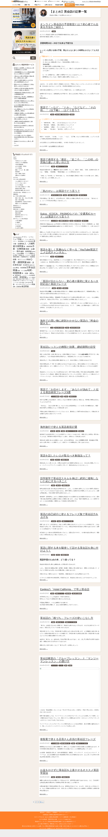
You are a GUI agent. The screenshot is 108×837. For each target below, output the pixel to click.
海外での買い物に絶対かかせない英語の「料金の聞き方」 (69, 322)
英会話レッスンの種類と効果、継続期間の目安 (68, 346)
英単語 (63, 431)
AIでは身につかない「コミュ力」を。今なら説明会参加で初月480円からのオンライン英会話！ (24, 131)
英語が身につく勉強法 (18, 209)
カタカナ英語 (54, 220)
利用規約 (55, 812)
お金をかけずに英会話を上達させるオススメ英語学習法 (69, 771)
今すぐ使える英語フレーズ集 (22, 186)
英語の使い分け (73, 396)
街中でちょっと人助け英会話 (20, 218)
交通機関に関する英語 (63, 220)
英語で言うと (85, 220)
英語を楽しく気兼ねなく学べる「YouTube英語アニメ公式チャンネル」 (69, 251)
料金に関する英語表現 (59, 327)
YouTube (48, 265)
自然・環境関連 (20, 277)
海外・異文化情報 (19, 199)
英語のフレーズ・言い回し (62, 166)
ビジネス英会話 (19, 185)
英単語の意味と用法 (20, 188)
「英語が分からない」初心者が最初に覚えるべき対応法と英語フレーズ (69, 282)
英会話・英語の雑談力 (73, 195)
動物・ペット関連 (27, 253)
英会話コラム (23, 1)
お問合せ (48, 812)
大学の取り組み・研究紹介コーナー (22, 192)
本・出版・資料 (27, 273)
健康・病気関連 (26, 251)
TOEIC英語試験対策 (17, 237)
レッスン (61, 665)
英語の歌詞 (68, 593)
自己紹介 (53, 521)
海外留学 (17, 171)
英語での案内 (77, 220)
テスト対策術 (18, 168)
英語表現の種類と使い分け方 (22, 190)
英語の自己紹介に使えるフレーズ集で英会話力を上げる (69, 515)
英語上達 (59, 288)
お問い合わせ (48, 4)
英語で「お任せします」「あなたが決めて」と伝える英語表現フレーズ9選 (69, 391)
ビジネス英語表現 (55, 396)
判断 (62, 396)
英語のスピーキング (60, 593)
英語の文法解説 (19, 211)
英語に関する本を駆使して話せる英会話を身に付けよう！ (69, 549)
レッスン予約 (16, 4)
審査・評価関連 (21, 256)
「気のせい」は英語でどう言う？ (60, 190)
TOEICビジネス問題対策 (21, 162)
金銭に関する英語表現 (75, 327)
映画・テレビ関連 (22, 270)
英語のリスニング (59, 256)
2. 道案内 (17, 222)
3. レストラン (18, 224)
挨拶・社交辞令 (24, 265)
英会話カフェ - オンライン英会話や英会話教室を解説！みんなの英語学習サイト (55, 821)
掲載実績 (15, 194)
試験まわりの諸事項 (20, 175)
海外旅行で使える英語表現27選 (58, 426)
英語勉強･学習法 (65, 459)
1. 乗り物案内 (18, 220)
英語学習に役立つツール (21, 214)
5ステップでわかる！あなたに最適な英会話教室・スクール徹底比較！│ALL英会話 (54, 817)
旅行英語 (53, 431)
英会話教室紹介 (17, 207)
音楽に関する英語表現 (77, 593)
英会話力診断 (59, 4)
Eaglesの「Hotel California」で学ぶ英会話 (64, 589)
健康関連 (33, 251)
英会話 (54, 31)
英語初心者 (65, 288)
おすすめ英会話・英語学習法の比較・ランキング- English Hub (54, 819)
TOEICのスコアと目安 (20, 160)
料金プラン (38, 4)
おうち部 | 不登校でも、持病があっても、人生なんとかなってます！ (55, 823)
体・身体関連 (28, 246)
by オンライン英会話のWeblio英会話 (91, 1)
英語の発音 (18, 213)
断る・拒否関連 (21, 267)
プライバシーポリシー (64, 812)
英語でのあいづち (82, 195)
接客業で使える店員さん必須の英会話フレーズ (68, 739)
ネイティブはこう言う (20, 183)
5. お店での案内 (19, 228)
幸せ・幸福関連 (30, 256)
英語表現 (72, 114)
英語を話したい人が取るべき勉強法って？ (65, 455)
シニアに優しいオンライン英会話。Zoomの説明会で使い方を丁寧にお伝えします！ (24, 137)
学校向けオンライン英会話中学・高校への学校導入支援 (69, 1)
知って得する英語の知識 (19, 196)
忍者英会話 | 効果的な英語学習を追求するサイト (55, 814)
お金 (52, 327)
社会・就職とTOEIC (20, 173)
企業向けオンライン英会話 (41, 1)
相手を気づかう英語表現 (57, 195)
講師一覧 (27, 4)
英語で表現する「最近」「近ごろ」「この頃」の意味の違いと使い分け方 (69, 161)
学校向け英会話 (79, 4)
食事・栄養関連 (17, 286)
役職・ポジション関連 (21, 259)
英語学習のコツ (19, 216)
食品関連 (25, 286)
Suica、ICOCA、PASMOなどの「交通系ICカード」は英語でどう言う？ (68, 215)
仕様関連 (19, 246)
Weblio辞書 (46, 64)
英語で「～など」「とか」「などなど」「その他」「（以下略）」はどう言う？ (68, 109)
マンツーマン (54, 665)
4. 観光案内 (18, 226)
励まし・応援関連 (16, 253)
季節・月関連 (18, 255)
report (14, 157)
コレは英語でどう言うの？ (22, 181)
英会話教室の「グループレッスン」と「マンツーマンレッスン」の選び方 (69, 660)
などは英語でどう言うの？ (56, 146)
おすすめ (15, 177)
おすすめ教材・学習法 (20, 166)
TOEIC (15, 158)
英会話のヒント (17, 205)
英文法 (58, 554)
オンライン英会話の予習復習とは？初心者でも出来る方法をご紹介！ (69, 26)
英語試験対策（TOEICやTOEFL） (23, 201)
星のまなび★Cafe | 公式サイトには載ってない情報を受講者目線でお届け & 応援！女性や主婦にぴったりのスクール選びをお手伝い (55, 826)
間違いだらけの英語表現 (21, 203)
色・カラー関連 (30, 277)
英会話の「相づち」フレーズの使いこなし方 (66, 617)
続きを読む (44, 98)
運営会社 (42, 812)
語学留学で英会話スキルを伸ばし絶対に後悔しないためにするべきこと (69, 480)
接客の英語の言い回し (65, 743)
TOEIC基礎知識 (19, 164)
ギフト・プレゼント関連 (26, 239)
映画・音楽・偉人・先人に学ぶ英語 (24, 198)
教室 (66, 665)
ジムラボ (16, 145)
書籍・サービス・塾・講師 (22, 170)
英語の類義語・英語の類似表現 (62, 114)
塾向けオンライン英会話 (54, 1)
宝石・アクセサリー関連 (28, 255)
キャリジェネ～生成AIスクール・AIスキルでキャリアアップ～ (55, 828)
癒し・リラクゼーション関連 (25, 275)
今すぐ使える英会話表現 (19, 179)
